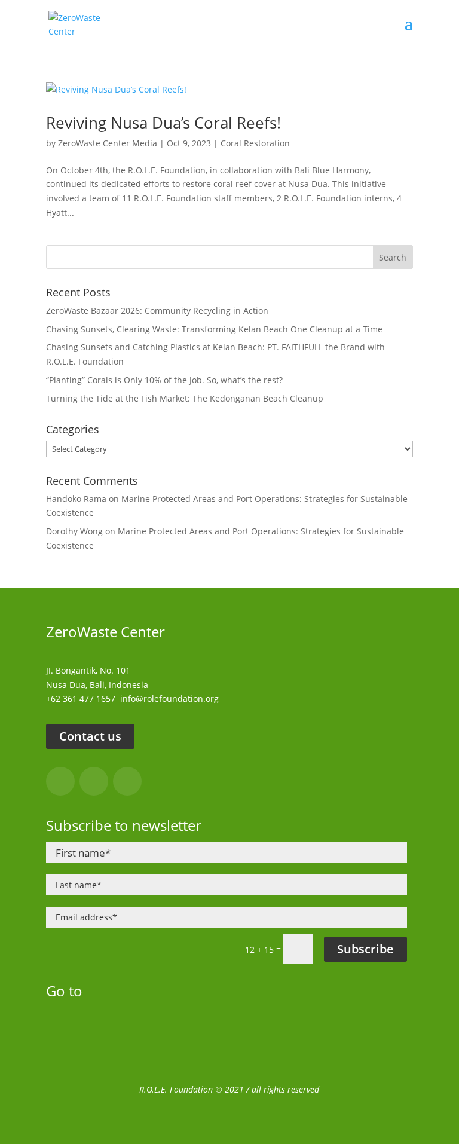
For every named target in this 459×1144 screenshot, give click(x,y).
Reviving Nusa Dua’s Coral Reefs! (163, 122)
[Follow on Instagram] (93, 781)
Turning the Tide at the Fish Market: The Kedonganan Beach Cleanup (184, 398)
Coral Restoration (255, 143)
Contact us (90, 736)
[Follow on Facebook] (60, 781)
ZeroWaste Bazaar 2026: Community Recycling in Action (157, 310)
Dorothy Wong (74, 531)
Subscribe (365, 949)
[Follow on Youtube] (127, 781)
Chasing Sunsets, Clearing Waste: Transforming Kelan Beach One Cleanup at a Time (214, 329)
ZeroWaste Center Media (107, 143)
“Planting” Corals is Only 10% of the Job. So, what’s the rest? (164, 380)
